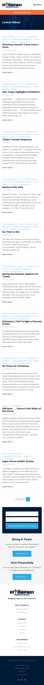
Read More (7, 72)
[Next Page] (28, 499)
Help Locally (22, 650)
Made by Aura (22, 675)
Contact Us (22, 623)
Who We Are (22, 612)
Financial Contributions (22, 647)
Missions (5, 42)
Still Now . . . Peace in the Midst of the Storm (21, 409)
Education (6, 39)
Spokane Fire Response (22, 12)
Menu (38, 5)
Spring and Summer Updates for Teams (20, 275)
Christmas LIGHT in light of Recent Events (22, 322)
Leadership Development (21, 39)
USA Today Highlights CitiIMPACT (21, 92)
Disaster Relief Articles (22, 668)
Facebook (22, 626)
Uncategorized (24, 42)
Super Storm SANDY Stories (18, 461)
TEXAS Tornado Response (17, 139)
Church (20, 37)
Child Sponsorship (8, 37)
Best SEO (22, 671)
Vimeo (22, 633)
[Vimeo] (25, 680)
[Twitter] (22, 680)
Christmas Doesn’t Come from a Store (20, 45)
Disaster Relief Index (22, 665)
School (13, 42)
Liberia (36, 39)
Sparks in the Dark (12, 187)
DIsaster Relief (31, 37)
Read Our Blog (22, 609)
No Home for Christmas (15, 366)
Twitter (22, 630)
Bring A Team (22, 643)
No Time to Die (11, 232)
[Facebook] (18, 680)
